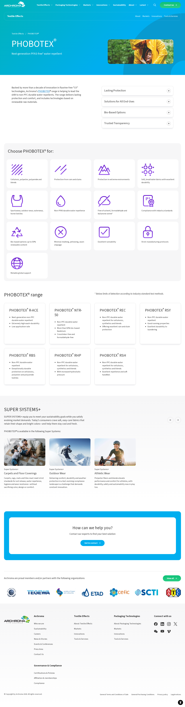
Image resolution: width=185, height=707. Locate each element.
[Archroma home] (14, 5)
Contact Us (39, 654)
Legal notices (176, 694)
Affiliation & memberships (45, 678)
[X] (175, 624)
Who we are (39, 623)
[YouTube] (162, 631)
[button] (44, 5)
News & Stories (40, 638)
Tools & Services (81, 638)
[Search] (155, 5)
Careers (37, 633)
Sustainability (40, 628)
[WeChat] (156, 631)
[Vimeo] (169, 631)
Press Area (38, 649)
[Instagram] (169, 624)
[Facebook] (156, 624)
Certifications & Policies (44, 673)
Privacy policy (162, 694)
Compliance (39, 683)
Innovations (79, 633)
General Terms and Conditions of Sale (114, 694)
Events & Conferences (43, 644)
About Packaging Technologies (127, 623)
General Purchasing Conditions (142, 694)
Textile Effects (18, 33)
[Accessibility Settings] (180, 702)
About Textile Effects (83, 623)
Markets (77, 628)
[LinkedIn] (162, 624)
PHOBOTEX (44, 91)
